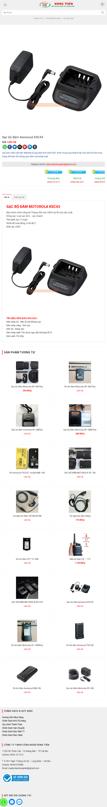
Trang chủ (38, 18)
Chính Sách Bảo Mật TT (13, 731)
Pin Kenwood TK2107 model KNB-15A (27, 473)
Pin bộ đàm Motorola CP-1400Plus (27, 645)
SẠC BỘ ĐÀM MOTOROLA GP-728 (79, 473)
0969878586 (19, 802)
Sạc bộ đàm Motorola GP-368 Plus (27, 386)
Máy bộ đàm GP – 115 (80, 559)
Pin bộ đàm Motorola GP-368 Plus (80, 386)
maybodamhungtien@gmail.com (60, 164)
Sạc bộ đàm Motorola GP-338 (80, 688)
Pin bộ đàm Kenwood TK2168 (79, 645)
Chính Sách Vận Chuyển (13, 728)
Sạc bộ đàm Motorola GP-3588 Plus (79, 429)
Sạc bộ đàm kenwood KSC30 (80, 602)
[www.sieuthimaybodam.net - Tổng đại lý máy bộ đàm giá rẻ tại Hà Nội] (57, 4)
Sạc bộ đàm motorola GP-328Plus (27, 429)
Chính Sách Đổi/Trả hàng (14, 720)
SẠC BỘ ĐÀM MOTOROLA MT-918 (27, 602)
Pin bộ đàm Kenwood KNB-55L (27, 688)
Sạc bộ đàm (68, 18)
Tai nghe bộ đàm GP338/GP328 (27, 516)
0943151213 (53, 182)
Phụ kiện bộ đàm (53, 18)
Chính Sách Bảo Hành (12, 735)
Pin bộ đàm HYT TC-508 (27, 559)
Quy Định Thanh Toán (12, 724)
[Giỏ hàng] (102, 4)
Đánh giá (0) (19, 197)
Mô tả (6, 197)
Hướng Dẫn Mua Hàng (12, 717)
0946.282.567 (77, 182)
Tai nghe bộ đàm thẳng (79, 516)
